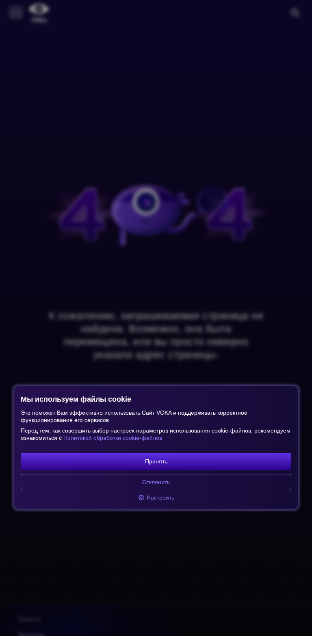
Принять (156, 461)
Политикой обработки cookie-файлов (112, 438)
